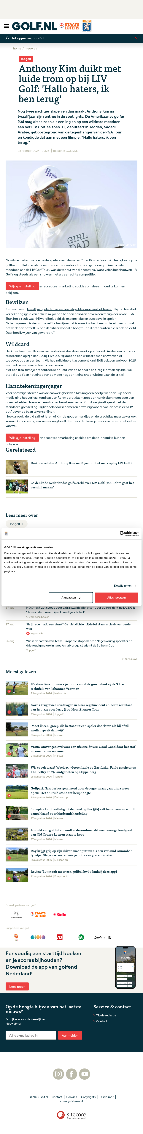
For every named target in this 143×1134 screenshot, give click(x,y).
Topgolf (14, 524)
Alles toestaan (116, 597)
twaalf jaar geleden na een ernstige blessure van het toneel (69, 309)
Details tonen (122, 585)
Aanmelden (70, 1035)
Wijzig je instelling (22, 286)
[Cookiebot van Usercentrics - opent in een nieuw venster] (122, 534)
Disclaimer (107, 1097)
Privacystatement (71, 1101)
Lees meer (17, 986)
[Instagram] (58, 1078)
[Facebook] (71, 1078)
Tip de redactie (106, 1015)
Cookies (71, 1097)
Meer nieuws (129, 659)
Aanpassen (68, 597)
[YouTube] (84, 1078)
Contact (101, 1021)
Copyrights (88, 1097)
